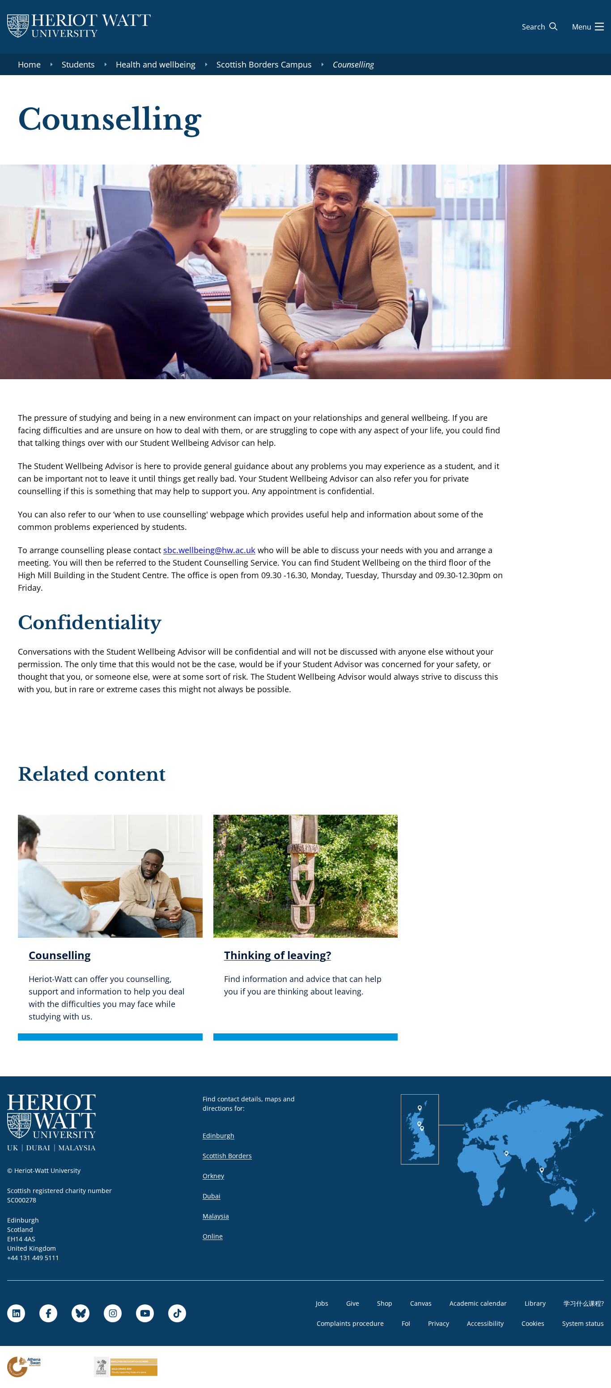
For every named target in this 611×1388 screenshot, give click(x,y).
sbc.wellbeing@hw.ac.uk (209, 550)
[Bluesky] (80, 1313)
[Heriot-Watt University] (79, 26)
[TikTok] (177, 1313)
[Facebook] (48, 1313)
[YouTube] (145, 1313)
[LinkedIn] (16, 1313)
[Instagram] (113, 1313)
